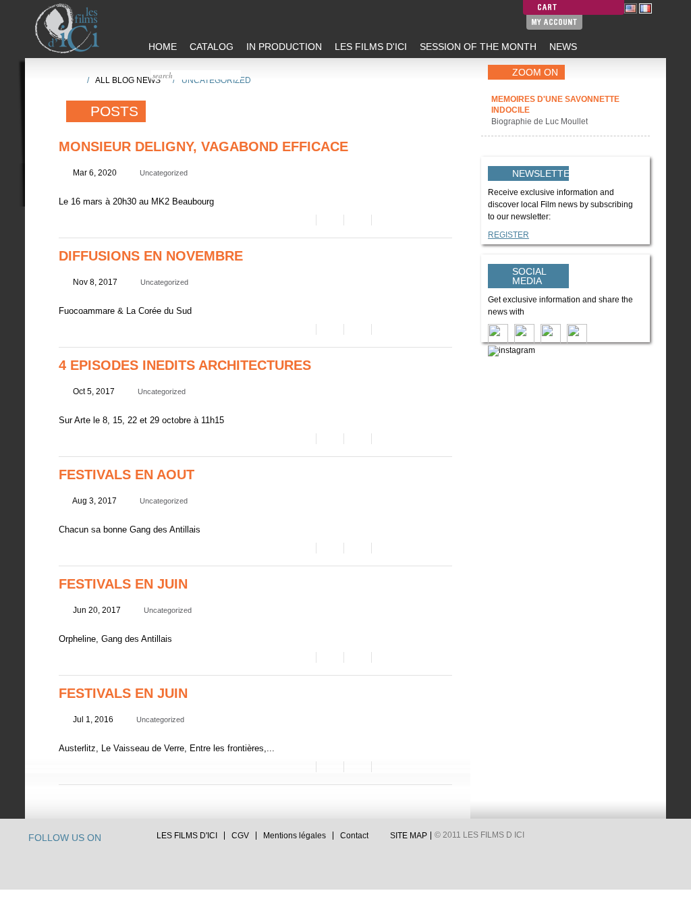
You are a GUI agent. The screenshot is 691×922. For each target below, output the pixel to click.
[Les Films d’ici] (69, 28)
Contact (354, 835)
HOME (161, 46)
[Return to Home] (72, 79)
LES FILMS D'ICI (369, 46)
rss (139, 839)
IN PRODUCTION (283, 46)
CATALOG (210, 46)
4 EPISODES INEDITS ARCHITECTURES (185, 365)
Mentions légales (294, 835)
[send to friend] (301, 220)
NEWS (562, 46)
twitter (113, 839)
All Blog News (128, 80)
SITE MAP (408, 835)
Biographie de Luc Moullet (540, 121)
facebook (126, 839)
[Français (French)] (645, 8)
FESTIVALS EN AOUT (126, 474)
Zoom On (535, 72)
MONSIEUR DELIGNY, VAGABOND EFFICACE (203, 146)
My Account (554, 22)
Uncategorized (164, 173)
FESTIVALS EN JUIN (123, 583)
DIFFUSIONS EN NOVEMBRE (151, 255)
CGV (240, 835)
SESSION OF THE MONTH (476, 46)
